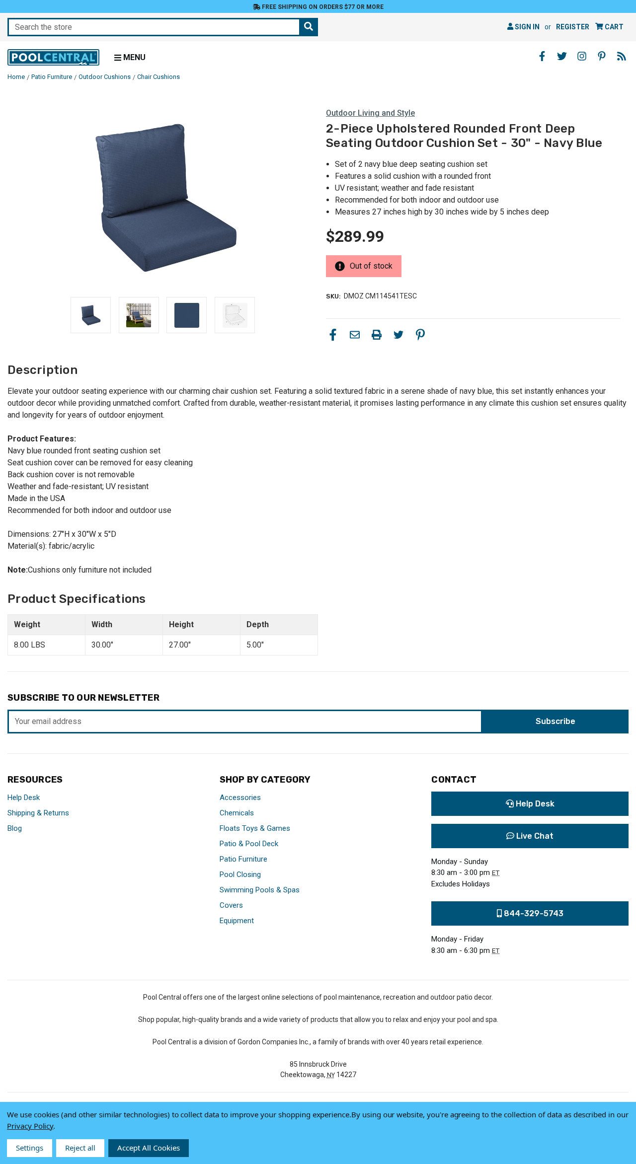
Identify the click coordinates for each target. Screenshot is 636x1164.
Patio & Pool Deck (249, 843)
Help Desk (23, 797)
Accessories (240, 797)
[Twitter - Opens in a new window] (562, 56)
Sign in (526, 27)
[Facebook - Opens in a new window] (542, 56)
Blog (14, 828)
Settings (29, 1148)
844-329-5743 (532, 913)
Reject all (80, 1148)
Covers (231, 905)
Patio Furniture (243, 859)
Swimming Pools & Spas (260, 889)
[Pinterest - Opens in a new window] (602, 56)
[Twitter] (398, 335)
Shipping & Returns (38, 812)
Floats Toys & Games (255, 828)
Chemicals (237, 812)
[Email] (355, 335)
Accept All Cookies (148, 1148)
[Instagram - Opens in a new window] (582, 56)
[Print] (377, 335)
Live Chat (534, 836)
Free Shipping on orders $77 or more (322, 6)
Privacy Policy (30, 1126)
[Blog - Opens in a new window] (622, 56)
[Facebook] (333, 335)
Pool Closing (240, 874)
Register (572, 27)
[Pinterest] (420, 335)
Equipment (237, 920)
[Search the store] (308, 27)
